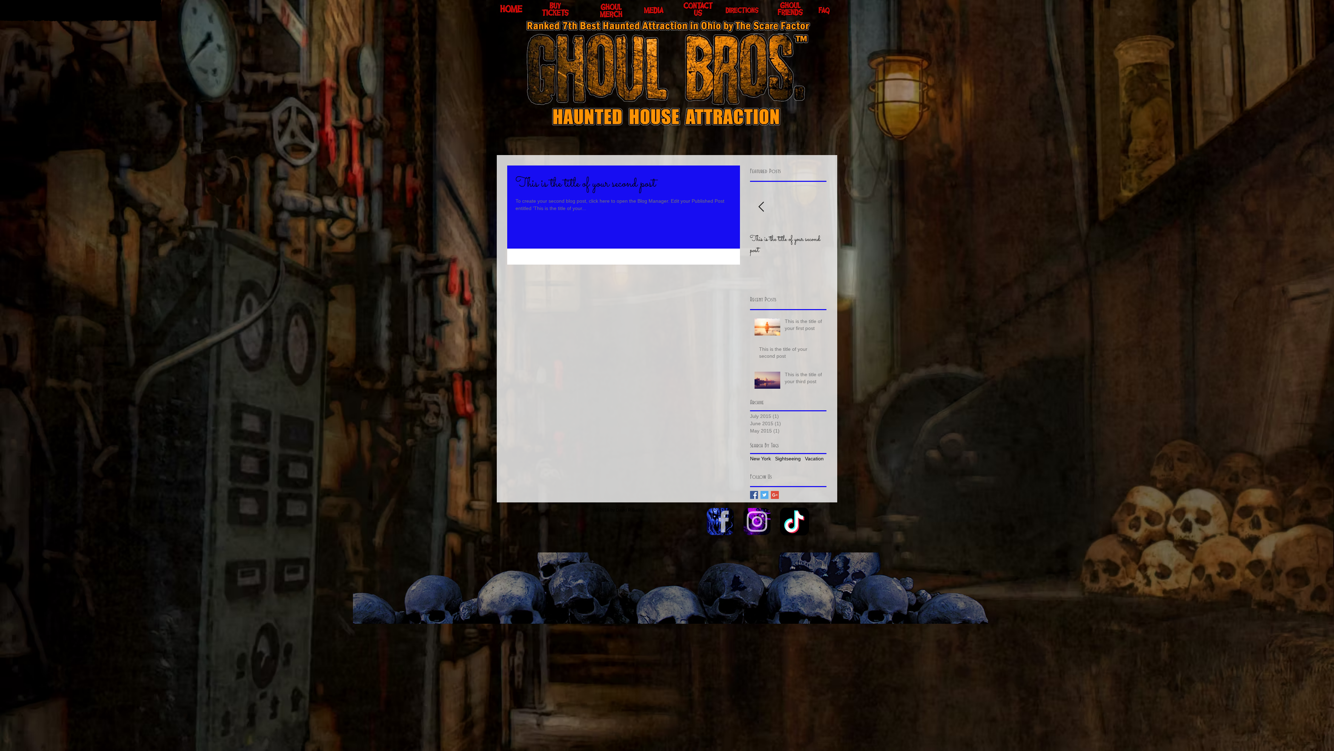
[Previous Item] (761, 207)
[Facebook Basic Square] (754, 495)
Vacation (814, 458)
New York (760, 458)
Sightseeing (788, 458)
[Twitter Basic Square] (764, 495)
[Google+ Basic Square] (775, 495)
